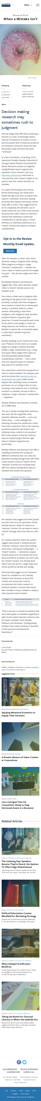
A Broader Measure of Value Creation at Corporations (20, 759)
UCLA (34, 1090)
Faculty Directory (30, 1080)
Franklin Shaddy (27, 91)
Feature (5, 858)
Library (27, 1090)
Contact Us (28, 1071)
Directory (13, 1090)
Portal (21, 1090)
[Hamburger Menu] (37, 4)
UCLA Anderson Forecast (29, 1077)
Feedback (15, 1094)
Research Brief (7, 709)
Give (6, 1090)
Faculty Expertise (20, 1082)
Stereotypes (20, 910)
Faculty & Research (29, 1069)
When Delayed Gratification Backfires (16, 965)
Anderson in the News (13, 1080)
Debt (15, 799)
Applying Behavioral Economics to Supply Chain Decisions (18, 714)
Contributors (13, 1071)
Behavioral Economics (21, 709)
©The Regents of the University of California (20, 1097)
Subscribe (10, 251)
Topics (27, 5)
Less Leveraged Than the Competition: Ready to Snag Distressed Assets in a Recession (18, 805)
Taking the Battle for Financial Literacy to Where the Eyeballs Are (20, 1018)
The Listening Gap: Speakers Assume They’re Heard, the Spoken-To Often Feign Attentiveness (20, 864)
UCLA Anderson (10, 1069)
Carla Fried (5, 92)
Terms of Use (25, 1094)
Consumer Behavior (23, 1013)
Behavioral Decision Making (20, 858)
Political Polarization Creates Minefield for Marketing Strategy (19, 914)
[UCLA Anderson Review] (9, 5)
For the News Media (10, 1077)
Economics (17, 754)
